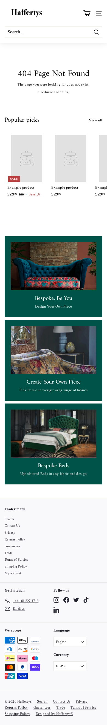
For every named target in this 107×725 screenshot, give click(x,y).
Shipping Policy (16, 566)
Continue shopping (53, 92)
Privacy (10, 532)
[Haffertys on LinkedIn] (56, 610)
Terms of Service (16, 560)
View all (95, 120)
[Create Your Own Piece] (53, 350)
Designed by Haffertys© (54, 714)
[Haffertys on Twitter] (76, 600)
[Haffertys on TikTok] (86, 600)
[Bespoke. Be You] (53, 266)
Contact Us (12, 526)
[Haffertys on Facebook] (66, 600)
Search (9, 519)
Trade (9, 553)
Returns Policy (15, 539)
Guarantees (12, 546)
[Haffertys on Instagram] (56, 600)
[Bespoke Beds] (53, 434)
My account (13, 573)
